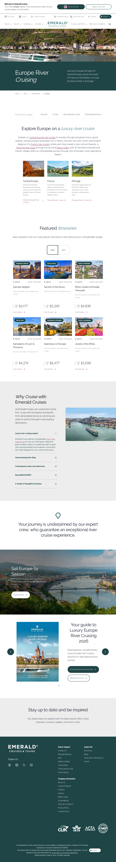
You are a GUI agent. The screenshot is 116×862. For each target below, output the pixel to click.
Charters (61, 790)
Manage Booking (62, 16)
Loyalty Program (39, 16)
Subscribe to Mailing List (93, 758)
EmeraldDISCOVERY (23, 475)
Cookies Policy (63, 811)
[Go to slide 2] (58, 685)
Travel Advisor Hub (65, 769)
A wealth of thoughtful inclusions (28, 484)
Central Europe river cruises (42, 137)
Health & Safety (64, 761)
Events (24, 16)
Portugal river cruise (25, 148)
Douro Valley (63, 148)
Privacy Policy (63, 808)
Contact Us (62, 751)
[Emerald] (58, 24)
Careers (61, 793)
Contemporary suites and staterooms (30, 466)
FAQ (59, 758)
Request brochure (77, 678)
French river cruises (40, 144)
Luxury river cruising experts (26, 433)
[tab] (52, 250)
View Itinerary (17, 312)
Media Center (63, 797)
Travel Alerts (63, 765)
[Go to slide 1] (57, 685)
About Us (61, 782)
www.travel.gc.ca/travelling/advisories (65, 853)
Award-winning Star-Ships (25, 458)
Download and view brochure (81, 669)
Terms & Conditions (65, 804)
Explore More (19, 595)
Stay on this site (98, 7)
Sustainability (63, 801)
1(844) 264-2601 (78, 16)
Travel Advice (63, 772)
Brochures (10, 16)
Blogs (86, 754)
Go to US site (73, 7)
